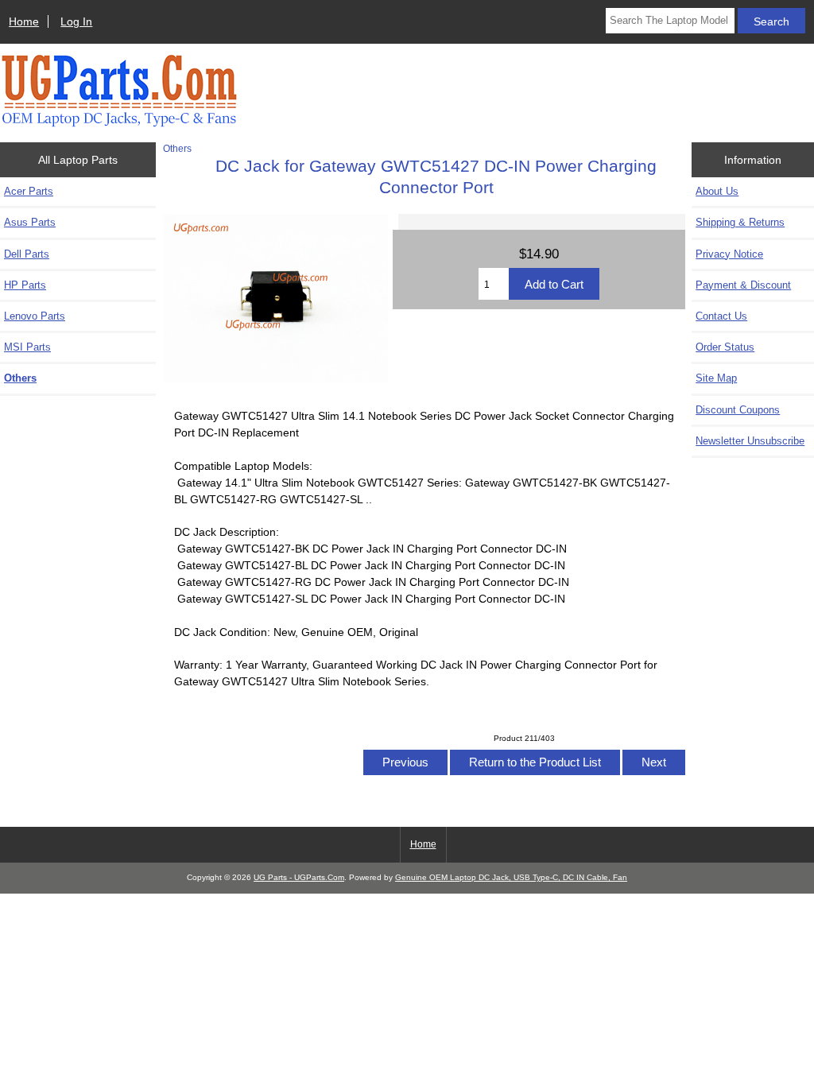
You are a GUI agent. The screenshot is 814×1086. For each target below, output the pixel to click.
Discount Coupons (738, 410)
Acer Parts (28, 191)
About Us (717, 191)
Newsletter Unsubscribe (750, 441)
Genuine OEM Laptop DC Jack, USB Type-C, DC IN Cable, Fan (511, 877)
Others (177, 148)
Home (24, 21)
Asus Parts (30, 222)
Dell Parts (26, 254)
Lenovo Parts (34, 316)
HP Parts (25, 285)
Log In (76, 21)
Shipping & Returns (740, 222)
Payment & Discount (743, 285)
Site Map (716, 378)
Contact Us (721, 316)
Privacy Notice (729, 254)
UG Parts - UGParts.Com (299, 877)
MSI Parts (27, 347)
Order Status (725, 347)
